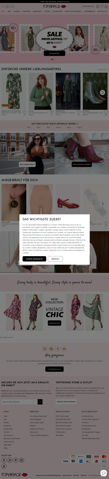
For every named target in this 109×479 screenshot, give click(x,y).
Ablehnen (55, 259)
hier (50, 243)
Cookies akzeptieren (34, 259)
